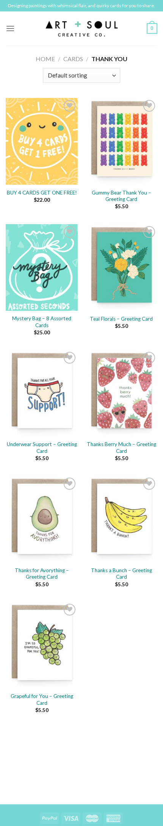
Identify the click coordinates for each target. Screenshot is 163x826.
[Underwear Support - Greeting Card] (42, 393)
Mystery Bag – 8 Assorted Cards (41, 321)
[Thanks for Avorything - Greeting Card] (42, 519)
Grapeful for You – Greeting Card (42, 699)
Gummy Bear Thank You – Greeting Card (121, 196)
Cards (73, 58)
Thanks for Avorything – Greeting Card (42, 573)
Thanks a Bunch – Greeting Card (121, 573)
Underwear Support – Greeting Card (42, 447)
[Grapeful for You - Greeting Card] (42, 645)
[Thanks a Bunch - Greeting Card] (121, 519)
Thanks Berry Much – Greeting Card (121, 447)
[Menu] (10, 28)
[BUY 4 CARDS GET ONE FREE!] (42, 141)
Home (45, 58)
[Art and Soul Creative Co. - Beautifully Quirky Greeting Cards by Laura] (81, 28)
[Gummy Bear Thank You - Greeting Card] (121, 141)
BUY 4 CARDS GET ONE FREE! (42, 193)
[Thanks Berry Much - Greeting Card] (121, 393)
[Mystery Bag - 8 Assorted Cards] (42, 267)
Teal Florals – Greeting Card (121, 319)
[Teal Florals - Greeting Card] (121, 267)
